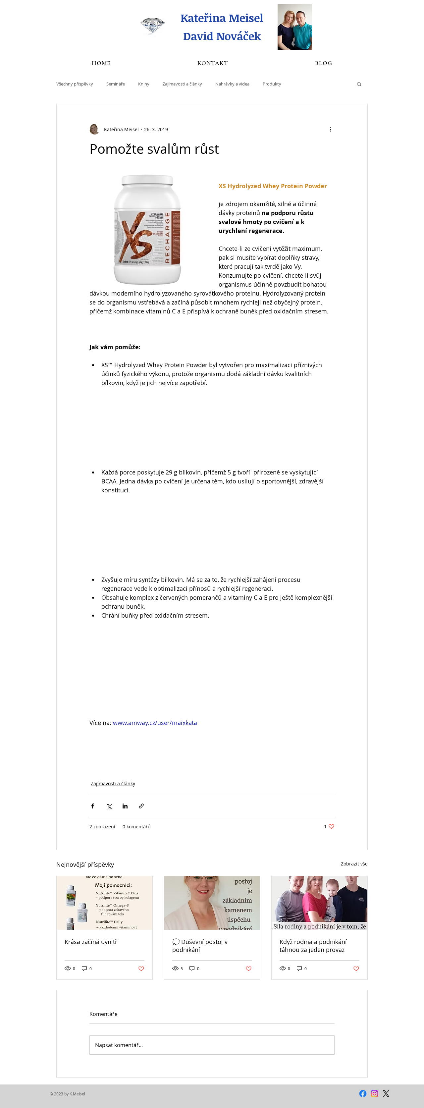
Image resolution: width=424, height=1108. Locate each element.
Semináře (115, 84)
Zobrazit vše (354, 863)
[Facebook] (363, 1093)
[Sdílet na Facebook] (92, 806)
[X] (386, 1093)
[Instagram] (374, 1093)
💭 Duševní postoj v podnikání (200, 946)
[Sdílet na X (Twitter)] (109, 806)
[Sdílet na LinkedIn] (125, 806)
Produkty (272, 84)
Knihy (143, 84)
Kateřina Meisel (222, 17)
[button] (359, 83)
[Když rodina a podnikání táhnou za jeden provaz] (319, 903)
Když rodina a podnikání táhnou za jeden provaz (313, 946)
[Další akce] (331, 129)
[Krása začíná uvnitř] (104, 903)
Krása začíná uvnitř (91, 942)
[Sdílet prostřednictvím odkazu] (141, 806)
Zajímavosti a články (182, 84)
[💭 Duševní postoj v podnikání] (212, 903)
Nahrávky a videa (232, 84)
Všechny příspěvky (74, 84)
